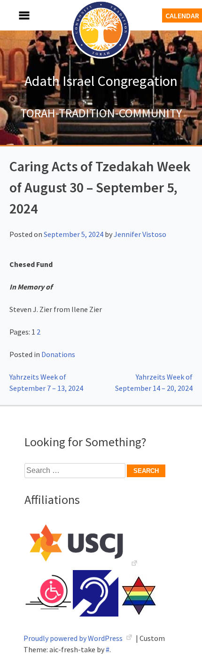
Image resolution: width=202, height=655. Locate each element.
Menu (14, 15)
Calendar (182, 15)
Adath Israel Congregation (101, 81)
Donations (58, 354)
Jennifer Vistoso (140, 234)
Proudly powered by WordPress (73, 638)
